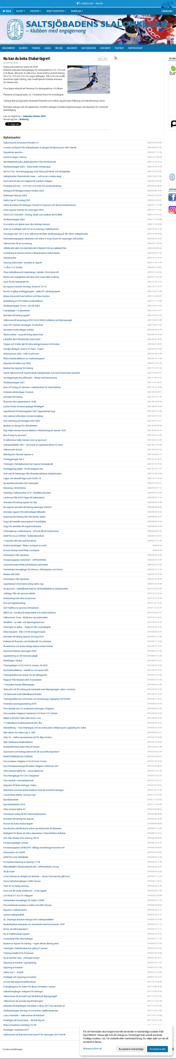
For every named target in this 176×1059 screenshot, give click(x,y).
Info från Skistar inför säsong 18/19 (21, 838)
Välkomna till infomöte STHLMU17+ (21, 142)
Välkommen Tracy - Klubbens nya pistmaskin (25, 617)
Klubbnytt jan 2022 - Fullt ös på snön (21, 353)
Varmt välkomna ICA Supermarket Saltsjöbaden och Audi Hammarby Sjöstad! (41, 373)
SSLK (8, 11)
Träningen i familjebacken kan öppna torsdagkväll (28, 464)
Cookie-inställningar (12, 1049)
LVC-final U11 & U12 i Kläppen (18, 895)
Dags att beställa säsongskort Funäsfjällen (24, 521)
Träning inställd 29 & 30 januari (18, 953)
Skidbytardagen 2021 (14, 382)
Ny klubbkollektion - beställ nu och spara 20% (25, 670)
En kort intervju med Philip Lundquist (21, 550)
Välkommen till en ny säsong (17, 243)
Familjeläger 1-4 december (16, 310)
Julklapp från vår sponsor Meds (19, 593)
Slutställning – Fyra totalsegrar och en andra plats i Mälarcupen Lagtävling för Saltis (44, 727)
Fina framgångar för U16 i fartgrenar (21, 775)
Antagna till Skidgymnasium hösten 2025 (23, 190)
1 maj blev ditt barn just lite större (19, 540)
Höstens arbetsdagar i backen (18, 392)
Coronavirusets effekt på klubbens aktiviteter (25, 564)
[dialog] (126, 1040)
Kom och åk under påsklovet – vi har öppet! (25, 890)
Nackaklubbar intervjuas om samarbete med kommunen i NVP (34, 924)
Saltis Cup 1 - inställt (13, 972)
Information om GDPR (14, 852)
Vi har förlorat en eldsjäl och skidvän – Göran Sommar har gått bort (36, 876)
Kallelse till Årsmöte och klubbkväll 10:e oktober (27, 641)
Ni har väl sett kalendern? (15, 929)
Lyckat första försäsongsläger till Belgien (23, 406)
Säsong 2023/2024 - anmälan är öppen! (22, 262)
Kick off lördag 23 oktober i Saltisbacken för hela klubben (32, 387)
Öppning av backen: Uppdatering (19, 962)
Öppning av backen (13, 967)
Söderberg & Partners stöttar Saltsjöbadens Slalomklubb (31, 253)
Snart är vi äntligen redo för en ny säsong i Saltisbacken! (31, 229)
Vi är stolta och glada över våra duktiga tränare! (26, 224)
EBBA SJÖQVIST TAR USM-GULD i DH (22, 718)
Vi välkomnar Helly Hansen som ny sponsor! (25, 440)
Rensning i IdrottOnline (14, 488)
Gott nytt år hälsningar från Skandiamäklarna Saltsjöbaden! (32, 473)
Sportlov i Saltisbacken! (15, 910)
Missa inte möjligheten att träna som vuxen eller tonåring (31, 277)
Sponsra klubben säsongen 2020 (19, 651)
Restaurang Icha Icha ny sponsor (19, 598)
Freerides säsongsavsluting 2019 (19, 703)
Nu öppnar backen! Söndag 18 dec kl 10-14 (24, 286)
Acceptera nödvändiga (131, 1049)
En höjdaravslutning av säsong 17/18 (21, 862)
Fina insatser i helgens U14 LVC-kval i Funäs (24, 761)
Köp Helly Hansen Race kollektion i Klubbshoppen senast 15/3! (34, 430)
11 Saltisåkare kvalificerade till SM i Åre (22, 723)
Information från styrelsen (16, 555)
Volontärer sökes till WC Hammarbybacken (24, 814)
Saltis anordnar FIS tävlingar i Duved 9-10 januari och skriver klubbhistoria (39, 205)
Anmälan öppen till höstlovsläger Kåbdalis (24, 512)
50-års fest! (9, 871)
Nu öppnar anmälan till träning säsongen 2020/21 (27, 507)
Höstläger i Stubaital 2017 (16, 1030)
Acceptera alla (157, 1049)
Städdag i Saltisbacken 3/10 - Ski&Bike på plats (27, 492)
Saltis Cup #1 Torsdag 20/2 (16, 200)
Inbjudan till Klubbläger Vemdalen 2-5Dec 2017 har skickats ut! (34, 1006)
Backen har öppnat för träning (18, 368)
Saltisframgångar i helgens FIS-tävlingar (23, 991)
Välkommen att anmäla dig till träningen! (23, 1001)
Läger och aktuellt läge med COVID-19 (22, 478)
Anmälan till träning (12, 397)
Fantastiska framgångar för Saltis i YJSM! (23, 900)
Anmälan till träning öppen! (16, 315)
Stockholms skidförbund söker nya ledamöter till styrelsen (32, 828)
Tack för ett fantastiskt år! (16, 282)
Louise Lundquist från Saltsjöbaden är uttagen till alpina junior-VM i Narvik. (40, 147)
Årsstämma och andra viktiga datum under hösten (28, 646)
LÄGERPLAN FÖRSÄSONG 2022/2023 (21, 339)
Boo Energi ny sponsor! (14, 435)
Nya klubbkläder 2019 (14, 804)
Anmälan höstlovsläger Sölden (18, 329)
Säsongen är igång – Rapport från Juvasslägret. (27, 627)
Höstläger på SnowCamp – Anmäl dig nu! (24, 1020)
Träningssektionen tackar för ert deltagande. (25, 675)
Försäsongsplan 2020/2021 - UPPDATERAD (24, 560)
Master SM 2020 (11, 574)
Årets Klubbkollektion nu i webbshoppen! (24, 358)
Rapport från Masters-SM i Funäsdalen (22, 679)
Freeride (35, 11)
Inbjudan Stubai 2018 (34, 116)
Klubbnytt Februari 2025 (15, 195)
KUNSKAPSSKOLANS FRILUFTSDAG (21, 747)
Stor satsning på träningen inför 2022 (21, 421)
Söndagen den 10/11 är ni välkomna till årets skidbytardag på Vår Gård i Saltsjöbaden (45, 234)
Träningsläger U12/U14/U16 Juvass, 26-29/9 (25, 665)
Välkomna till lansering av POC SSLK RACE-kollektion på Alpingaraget (37, 320)
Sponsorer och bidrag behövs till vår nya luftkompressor (31, 751)
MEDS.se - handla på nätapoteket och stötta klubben (29, 612)
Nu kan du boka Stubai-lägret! (26, 58)
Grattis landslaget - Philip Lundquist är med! (24, 545)
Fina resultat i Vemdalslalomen (18, 780)
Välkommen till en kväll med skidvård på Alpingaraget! (30, 996)
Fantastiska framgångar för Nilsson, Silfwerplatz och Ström (32, 569)
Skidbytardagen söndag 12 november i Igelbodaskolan (30, 1010)
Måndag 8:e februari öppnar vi (18, 454)
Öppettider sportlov (13, 152)
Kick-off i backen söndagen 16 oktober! (23, 325)
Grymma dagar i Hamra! (15, 157)
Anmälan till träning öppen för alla (20, 502)
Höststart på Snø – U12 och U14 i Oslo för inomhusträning (32, 186)
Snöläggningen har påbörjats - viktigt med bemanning (30, 377)
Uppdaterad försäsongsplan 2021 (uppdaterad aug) (29, 411)
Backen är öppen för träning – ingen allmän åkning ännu (31, 943)
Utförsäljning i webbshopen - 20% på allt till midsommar (31, 531)
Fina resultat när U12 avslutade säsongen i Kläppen (28, 708)
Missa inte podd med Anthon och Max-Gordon (26, 296)
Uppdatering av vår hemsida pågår (20, 656)
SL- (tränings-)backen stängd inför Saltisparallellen (28, 919)
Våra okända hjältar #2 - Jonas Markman (23, 771)
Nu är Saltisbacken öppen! (16, 934)
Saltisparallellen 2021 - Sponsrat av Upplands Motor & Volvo (33, 445)
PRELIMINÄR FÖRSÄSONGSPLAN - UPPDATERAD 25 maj (31, 866)
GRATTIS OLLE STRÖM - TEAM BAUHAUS (23, 536)
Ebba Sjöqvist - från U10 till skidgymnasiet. (24, 632)
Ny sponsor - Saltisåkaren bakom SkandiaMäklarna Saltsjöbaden (35, 588)
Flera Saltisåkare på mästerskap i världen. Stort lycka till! (31, 272)
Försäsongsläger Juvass (15, 843)
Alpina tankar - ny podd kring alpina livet (23, 334)
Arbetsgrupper (55, 11)
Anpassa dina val (92, 1048)
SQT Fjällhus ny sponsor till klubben (21, 608)
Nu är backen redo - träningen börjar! (21, 958)
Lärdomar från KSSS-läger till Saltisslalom (24, 497)
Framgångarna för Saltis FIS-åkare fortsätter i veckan (29, 986)
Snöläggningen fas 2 (13, 459)
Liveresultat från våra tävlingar (18, 938)
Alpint (19, 11)
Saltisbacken (9, 258)
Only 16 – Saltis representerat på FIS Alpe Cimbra (27, 737)
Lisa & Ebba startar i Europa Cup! (19, 795)
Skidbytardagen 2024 (14, 219)
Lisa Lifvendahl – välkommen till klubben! (23, 1015)
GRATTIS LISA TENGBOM (15, 857)
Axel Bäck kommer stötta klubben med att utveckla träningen (33, 790)
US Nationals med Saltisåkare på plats (22, 694)
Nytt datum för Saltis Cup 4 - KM (19, 732)
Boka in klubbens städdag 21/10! (19, 1025)
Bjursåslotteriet (10, 799)
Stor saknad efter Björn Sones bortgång (23, 416)
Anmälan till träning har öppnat (18, 819)
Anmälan (76, 11)
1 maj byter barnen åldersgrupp (18, 684)
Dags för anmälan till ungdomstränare (22, 526)
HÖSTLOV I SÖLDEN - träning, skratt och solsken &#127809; (32, 214)
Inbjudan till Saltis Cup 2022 (17, 363)
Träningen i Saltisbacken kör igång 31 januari (25, 948)
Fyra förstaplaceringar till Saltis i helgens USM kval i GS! (30, 766)
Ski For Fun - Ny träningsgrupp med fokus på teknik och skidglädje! (36, 171)
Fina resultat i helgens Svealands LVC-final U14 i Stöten (30, 713)
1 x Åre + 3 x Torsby (12, 267)
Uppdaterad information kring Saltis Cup (23, 584)
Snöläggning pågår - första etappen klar (23, 469)
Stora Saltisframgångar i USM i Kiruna (22, 881)
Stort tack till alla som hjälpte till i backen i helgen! (27, 181)
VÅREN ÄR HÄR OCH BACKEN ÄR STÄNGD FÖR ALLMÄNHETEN (34, 248)
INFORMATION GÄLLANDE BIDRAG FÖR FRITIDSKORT (29, 162)
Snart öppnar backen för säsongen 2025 (23, 210)
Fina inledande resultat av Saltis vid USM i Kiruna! (27, 905)
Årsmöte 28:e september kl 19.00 (19, 401)
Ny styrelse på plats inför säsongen (20, 483)
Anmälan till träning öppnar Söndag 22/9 (23, 636)
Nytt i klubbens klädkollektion (18, 742)
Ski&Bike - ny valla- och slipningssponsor (23, 622)
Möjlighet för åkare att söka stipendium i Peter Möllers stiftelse (34, 833)
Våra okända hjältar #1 (14, 809)
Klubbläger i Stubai (12, 660)
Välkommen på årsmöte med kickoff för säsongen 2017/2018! (34, 1034)
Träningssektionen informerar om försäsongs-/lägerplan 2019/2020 (36, 699)
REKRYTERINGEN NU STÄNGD (18, 756)
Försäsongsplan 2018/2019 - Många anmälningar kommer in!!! (34, 847)
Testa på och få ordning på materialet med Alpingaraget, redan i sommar (39, 689)
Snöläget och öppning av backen (19, 977)
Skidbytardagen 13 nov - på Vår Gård (21, 305)
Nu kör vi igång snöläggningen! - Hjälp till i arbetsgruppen (31, 291)
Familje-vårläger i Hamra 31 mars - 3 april (23, 349)
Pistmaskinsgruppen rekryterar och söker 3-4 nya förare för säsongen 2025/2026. (43, 238)
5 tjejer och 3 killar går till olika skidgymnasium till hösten (31, 344)
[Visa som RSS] (115, 58)
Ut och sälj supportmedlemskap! (19, 982)
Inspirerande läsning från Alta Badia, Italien (24, 516)
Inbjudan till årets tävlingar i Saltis (19, 785)
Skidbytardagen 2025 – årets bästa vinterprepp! (27, 166)
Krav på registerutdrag (14, 603)
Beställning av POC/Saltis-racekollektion (23, 301)
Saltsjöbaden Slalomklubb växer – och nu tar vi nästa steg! (32, 176)
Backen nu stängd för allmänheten (20, 425)
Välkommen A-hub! (12, 449)
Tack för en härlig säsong (16, 886)
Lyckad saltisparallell (13, 914)
